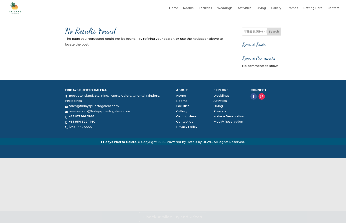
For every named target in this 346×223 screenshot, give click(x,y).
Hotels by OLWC (199, 142)
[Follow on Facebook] (253, 96)
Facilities (205, 8)
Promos (292, 8)
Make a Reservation (228, 116)
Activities (244, 8)
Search (274, 31)
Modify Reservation (228, 121)
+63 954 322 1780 (82, 121)
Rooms (188, 8)
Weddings (224, 8)
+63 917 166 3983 (82, 116)
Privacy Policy (186, 127)
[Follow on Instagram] (261, 96)
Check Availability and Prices (172, 217)
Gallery (276, 8)
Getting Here (312, 8)
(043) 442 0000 (80, 127)
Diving (261, 8)
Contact (334, 8)
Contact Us (184, 121)
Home (173, 8)
